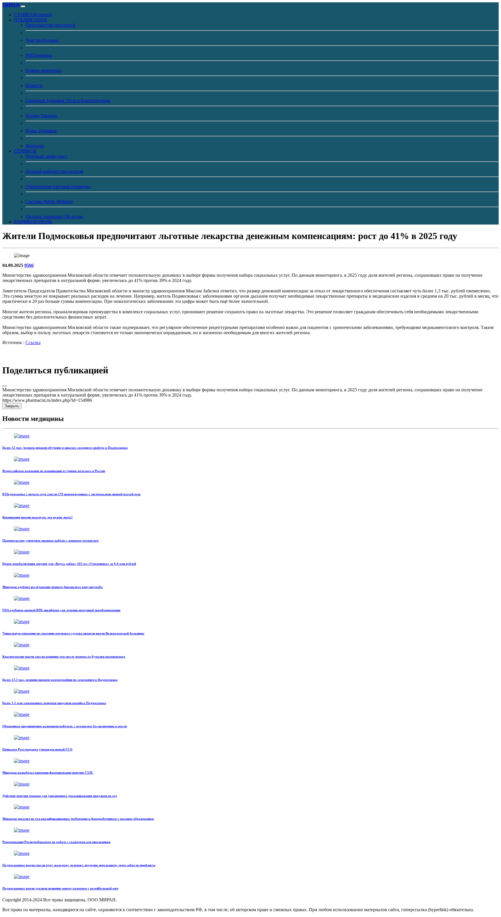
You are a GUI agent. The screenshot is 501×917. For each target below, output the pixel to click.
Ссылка (33, 342)
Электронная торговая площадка (58, 186)
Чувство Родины (42, 40)
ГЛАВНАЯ (33, 14)
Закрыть (12, 406)
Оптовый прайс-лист (46, 156)
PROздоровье (39, 55)
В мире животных (43, 70)
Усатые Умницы (41, 115)
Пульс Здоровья (41, 130)
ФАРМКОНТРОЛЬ (33, 221)
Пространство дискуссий (50, 25)
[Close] (4, 386)
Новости (34, 85)
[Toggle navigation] (23, 6)
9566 (29, 265)
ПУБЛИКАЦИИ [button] (30, 19)
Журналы (35, 145)
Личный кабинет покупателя (54, 171)
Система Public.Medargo (49, 201)
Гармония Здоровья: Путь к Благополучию (68, 100)
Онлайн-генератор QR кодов (54, 216)
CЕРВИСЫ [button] (25, 151)
